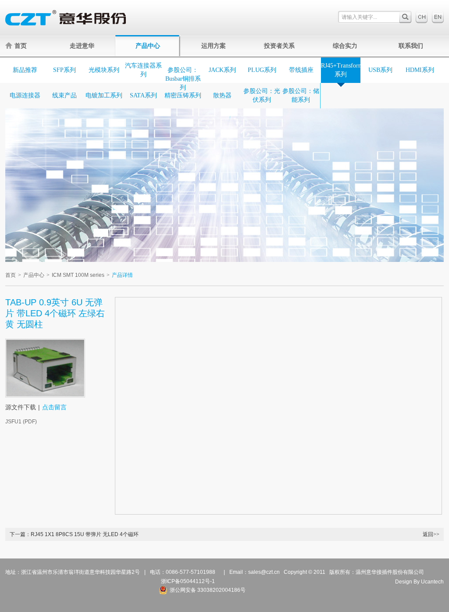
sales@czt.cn (264, 572)
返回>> (431, 534)
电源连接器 (25, 95)
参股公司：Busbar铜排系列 (183, 79)
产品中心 (147, 45)
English (438, 17)
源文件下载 (20, 407)
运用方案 (213, 45)
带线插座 (301, 70)
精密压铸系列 (182, 95)
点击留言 (54, 407)
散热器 (222, 95)
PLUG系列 (262, 70)
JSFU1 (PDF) (21, 422)
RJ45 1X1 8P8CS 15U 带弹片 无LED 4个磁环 (85, 534)
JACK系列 (222, 70)
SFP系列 (64, 70)
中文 (422, 17)
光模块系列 (104, 70)
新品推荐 (25, 70)
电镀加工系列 (104, 95)
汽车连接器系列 (143, 70)
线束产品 (64, 95)
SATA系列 (143, 95)
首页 (20, 45)
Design (403, 582)
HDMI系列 (420, 70)
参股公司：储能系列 (300, 95)
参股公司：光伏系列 (261, 95)
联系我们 (411, 45)
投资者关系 (279, 45)
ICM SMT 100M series (78, 275)
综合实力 (345, 45)
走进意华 (82, 45)
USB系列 (380, 70)
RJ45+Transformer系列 (340, 70)
